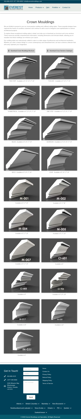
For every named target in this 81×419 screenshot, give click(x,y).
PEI (58, 408)
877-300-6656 (18, 1)
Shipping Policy (47, 380)
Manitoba (45, 404)
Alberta (18, 404)
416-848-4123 (8, 1)
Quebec (66, 408)
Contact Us (66, 7)
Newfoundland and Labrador (20, 408)
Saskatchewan (40, 412)
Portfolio (55, 7)
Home (30, 7)
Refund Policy (46, 377)
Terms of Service (47, 383)
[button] (21, 51)
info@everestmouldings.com (33, 1)
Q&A (47, 7)
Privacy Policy (46, 374)
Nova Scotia (39, 408)
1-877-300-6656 (12, 380)
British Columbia (31, 404)
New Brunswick (57, 404)
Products (39, 7)
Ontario (50, 408)
